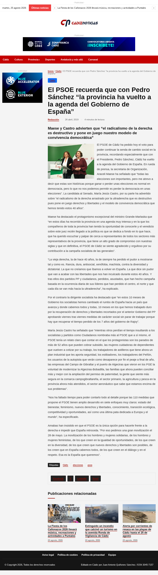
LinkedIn (82, 478)
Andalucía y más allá (72, 59)
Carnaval (93, 59)
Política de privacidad (93, 554)
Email (95, 478)
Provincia (33, 59)
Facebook (58, 478)
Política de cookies (68, 554)
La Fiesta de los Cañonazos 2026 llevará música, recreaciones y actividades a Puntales (102, 8)
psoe (90, 465)
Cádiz (6, 59)
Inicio (51, 71)
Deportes (50, 59)
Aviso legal (48, 554)
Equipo (112, 554)
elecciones (78, 465)
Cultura (19, 59)
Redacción (53, 119)
